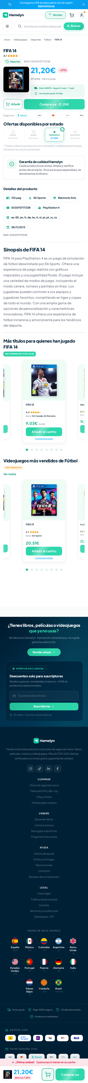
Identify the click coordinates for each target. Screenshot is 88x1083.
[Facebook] (57, 768)
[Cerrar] (83, 4)
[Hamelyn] (13, 15)
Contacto (44, 870)
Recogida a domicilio (44, 831)
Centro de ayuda (44, 853)
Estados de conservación (44, 876)
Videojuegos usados (44, 802)
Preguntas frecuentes (44, 836)
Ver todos (9, 474)
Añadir (15, 104)
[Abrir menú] (7, 26)
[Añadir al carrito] (48, 1074)
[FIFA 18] (44, 380)
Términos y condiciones (44, 911)
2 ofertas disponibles (44, 438)
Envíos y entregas (44, 859)
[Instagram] (30, 768)
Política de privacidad (44, 899)
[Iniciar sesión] (81, 15)
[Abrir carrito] (71, 15)
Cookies (44, 905)
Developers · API (44, 916)
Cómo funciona (44, 825)
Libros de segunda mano (44, 785)
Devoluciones (44, 865)
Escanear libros (44, 819)
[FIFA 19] (44, 500)
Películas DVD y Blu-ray (44, 791)
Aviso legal (44, 893)
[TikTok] (39, 768)
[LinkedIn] (48, 768)
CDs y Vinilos (44, 797)
